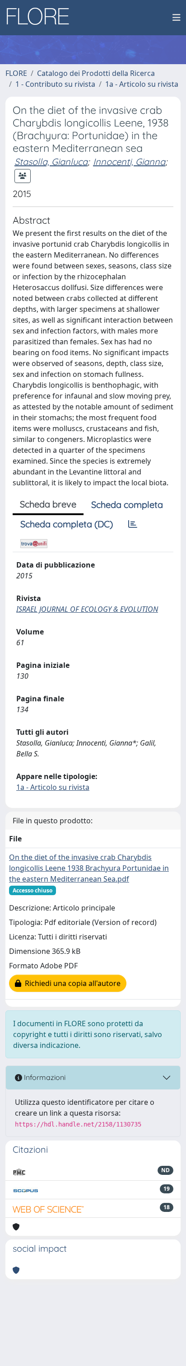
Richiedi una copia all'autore (71, 983)
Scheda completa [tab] (127, 504)
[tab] (133, 524)
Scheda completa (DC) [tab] (66, 524)
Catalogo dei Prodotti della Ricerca (96, 73)
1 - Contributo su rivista (55, 84)
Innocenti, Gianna (129, 161)
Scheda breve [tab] (48, 504)
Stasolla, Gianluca (51, 161)
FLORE (16, 73)
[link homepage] (41, 17)
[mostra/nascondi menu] (176, 17)
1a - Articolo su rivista (141, 84)
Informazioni (43, 1077)
